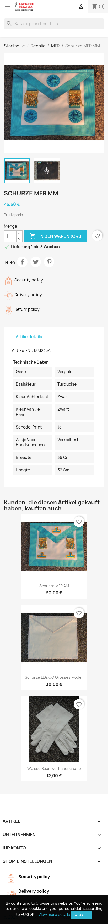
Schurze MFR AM (54, 585)
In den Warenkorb (55, 236)
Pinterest (49, 262)
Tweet (35, 262)
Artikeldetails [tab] (29, 337)
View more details (54, 914)
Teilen (22, 262)
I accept (81, 914)
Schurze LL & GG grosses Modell (54, 677)
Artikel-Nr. (22, 350)
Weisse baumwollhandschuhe (54, 768)
